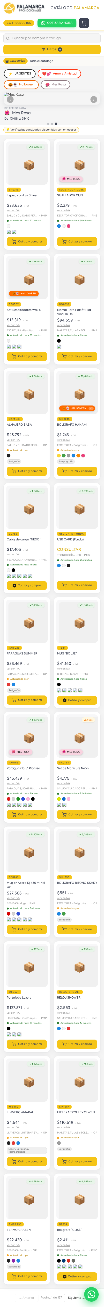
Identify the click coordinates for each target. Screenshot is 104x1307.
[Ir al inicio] (25, 8)
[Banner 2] (52, 124)
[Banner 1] (48, 124)
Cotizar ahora (60, 23)
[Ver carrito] (84, 23)
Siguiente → (76, 1297)
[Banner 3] (55, 124)
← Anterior (26, 1297)
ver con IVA (13, 210)
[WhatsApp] (91, 1294)
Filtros (54, 49)
